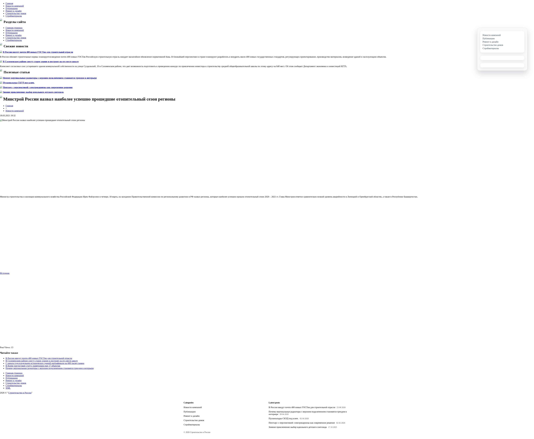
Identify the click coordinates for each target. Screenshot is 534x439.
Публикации (12, 8)
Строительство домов (16, 13)
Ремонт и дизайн (14, 11)
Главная (9, 3)
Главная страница (14, 28)
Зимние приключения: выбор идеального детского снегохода (33, 92)
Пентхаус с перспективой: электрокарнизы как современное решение (38, 87)
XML (8, 388)
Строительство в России (19, 393)
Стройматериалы (14, 16)
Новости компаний (15, 6)
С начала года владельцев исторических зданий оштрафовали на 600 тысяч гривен (45, 363)
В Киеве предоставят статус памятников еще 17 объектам (33, 366)
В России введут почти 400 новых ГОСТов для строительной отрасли (38, 52)
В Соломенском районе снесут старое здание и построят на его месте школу (41, 61)
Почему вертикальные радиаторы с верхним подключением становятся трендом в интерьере (50, 78)
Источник (4, 273)
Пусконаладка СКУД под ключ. (18, 82)
